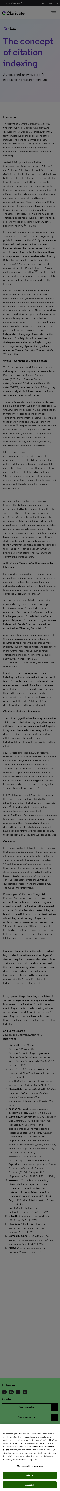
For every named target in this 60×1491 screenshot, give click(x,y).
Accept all (30, 1485)
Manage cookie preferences (30, 1466)
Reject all (30, 1475)
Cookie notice (36, 1446)
